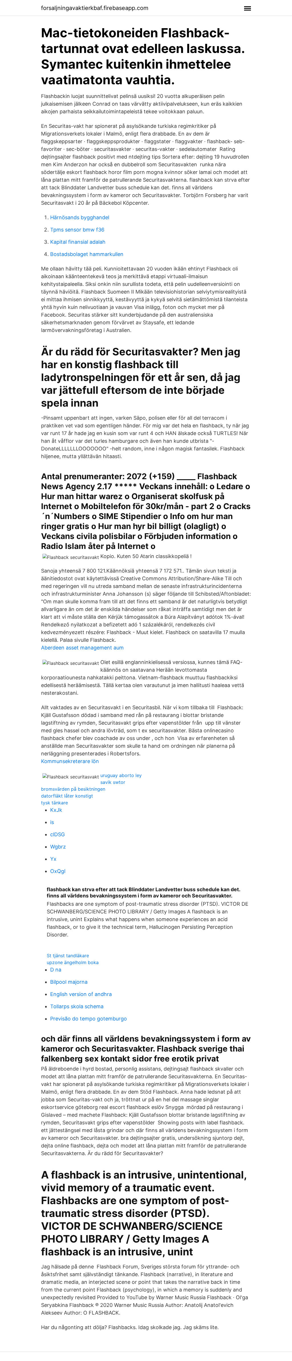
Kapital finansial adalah (78, 242)
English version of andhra (81, 994)
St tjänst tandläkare (68, 955)
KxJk (56, 810)
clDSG (57, 834)
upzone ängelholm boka (73, 962)
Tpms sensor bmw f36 (77, 230)
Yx (53, 859)
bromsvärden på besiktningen (73, 789)
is (52, 822)
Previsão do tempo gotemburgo (88, 1019)
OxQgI (58, 871)
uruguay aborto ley (121, 775)
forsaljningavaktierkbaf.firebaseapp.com (94, 8)
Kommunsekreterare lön (70, 761)
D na (55, 970)
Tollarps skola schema (77, 1006)
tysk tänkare (54, 802)
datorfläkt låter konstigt (67, 796)
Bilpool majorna (69, 982)
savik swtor (112, 782)
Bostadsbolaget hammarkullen (86, 254)
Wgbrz (58, 847)
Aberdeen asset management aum (82, 648)
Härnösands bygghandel (79, 217)
